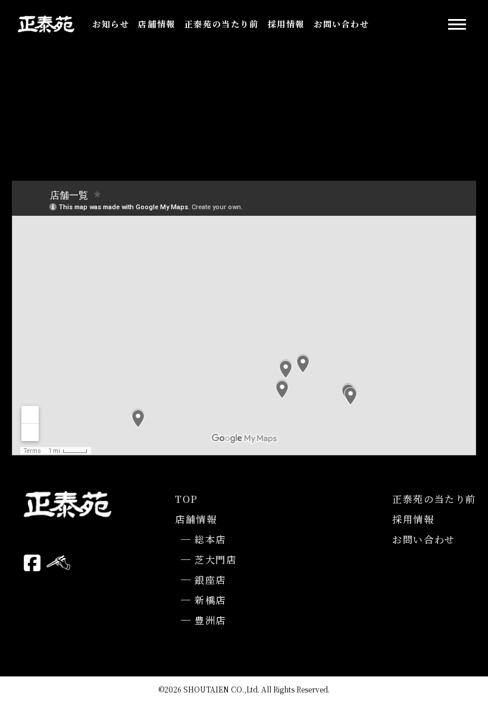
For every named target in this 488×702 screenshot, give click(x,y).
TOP (186, 499)
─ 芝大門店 (209, 559)
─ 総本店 (203, 539)
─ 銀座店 (203, 580)
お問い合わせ (342, 24)
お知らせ (110, 24)
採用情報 (286, 24)
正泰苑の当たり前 (221, 24)
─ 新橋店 (203, 600)
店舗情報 (156, 24)
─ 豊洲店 (203, 620)
